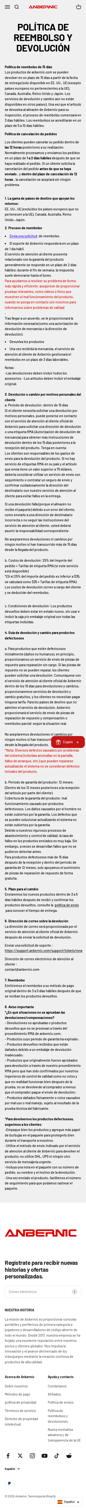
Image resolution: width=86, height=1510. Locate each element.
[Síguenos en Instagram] (32, 1456)
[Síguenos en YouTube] (44, 1456)
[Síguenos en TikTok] (57, 1456)
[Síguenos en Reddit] (69, 1456)
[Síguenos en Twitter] (20, 1456)
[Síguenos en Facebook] (8, 1456)
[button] (68, 1502)
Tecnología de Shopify (42, 1496)
